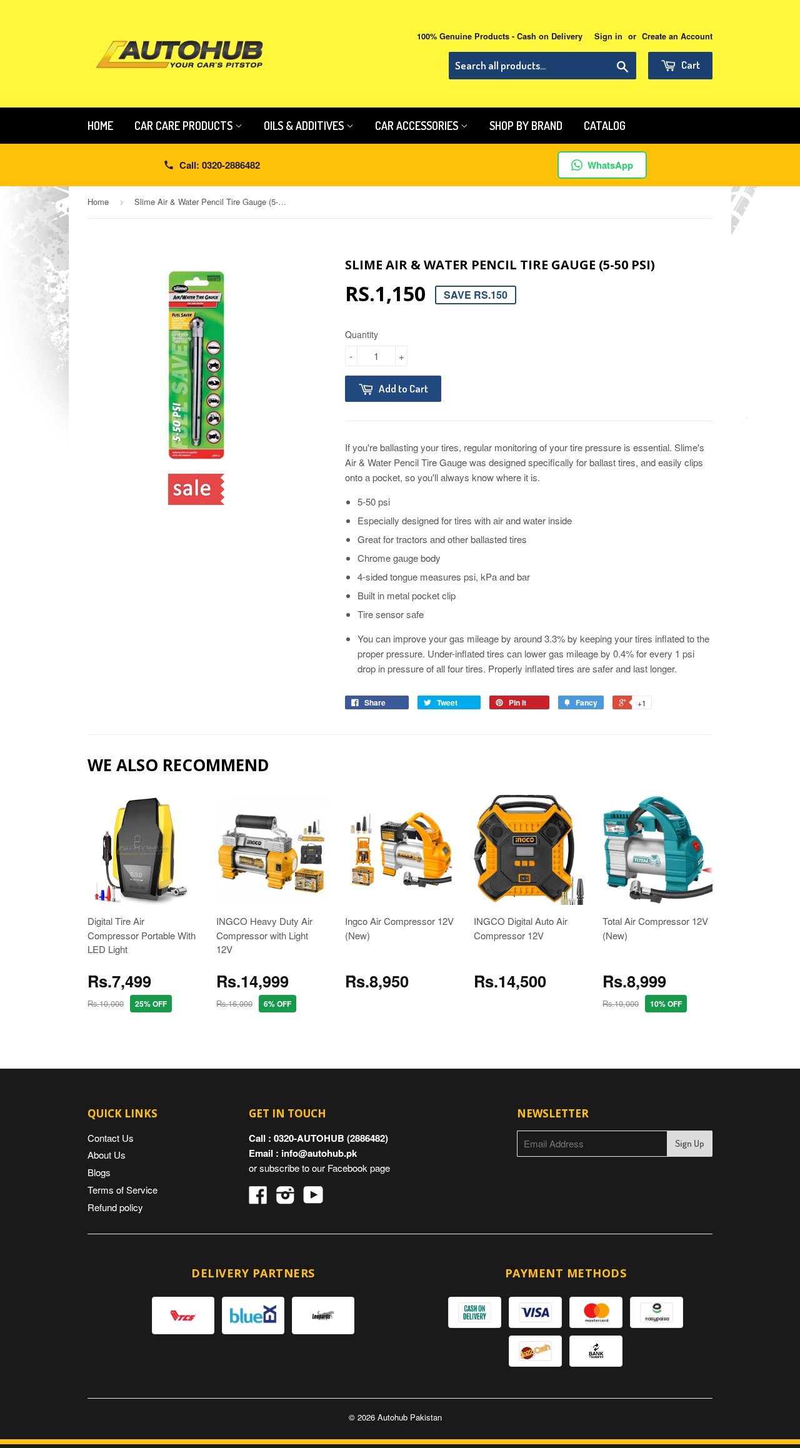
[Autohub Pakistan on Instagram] (285, 1198)
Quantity (361, 334)
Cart (689, 64)
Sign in (608, 36)
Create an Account (677, 36)
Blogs (99, 1172)
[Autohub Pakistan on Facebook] (258, 1198)
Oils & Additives (305, 125)
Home (100, 125)
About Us (107, 1154)
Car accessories (418, 125)
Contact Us (111, 1137)
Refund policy (115, 1207)
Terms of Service (123, 1189)
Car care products (184, 125)
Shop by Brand (525, 125)
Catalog (605, 125)
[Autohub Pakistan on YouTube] (313, 1198)
